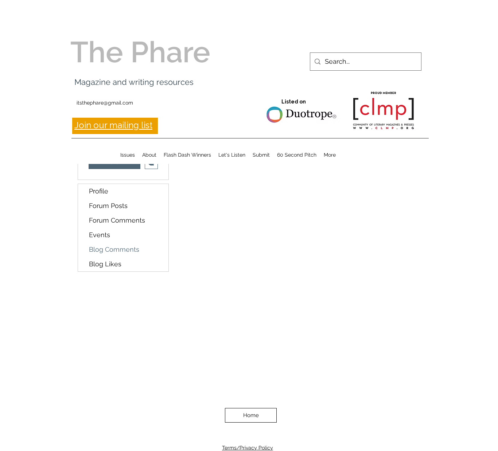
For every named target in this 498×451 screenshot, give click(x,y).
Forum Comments (117, 220)
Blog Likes (105, 264)
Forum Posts (108, 205)
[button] (128, 154)
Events (99, 235)
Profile (98, 191)
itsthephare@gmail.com (105, 103)
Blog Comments (114, 249)
